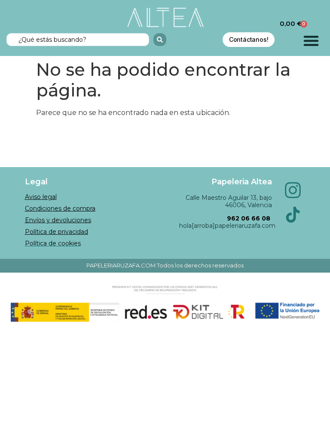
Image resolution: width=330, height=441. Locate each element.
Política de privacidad (56, 232)
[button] (311, 40)
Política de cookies (53, 243)
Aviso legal (41, 197)
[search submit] (159, 39)
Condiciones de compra (60, 208)
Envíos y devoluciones (58, 220)
